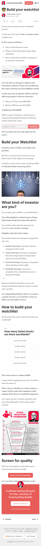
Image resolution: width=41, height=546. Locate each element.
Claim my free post (20, 503)
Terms (21, 531)
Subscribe (29, 3)
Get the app (31, 536)
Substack (10, 541)
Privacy (15, 531)
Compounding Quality (14, 14)
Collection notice (30, 531)
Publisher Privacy (32, 529)
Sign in (36, 3)
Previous (8, 519)
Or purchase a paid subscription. (20, 509)
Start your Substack (15, 536)
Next (34, 519)
